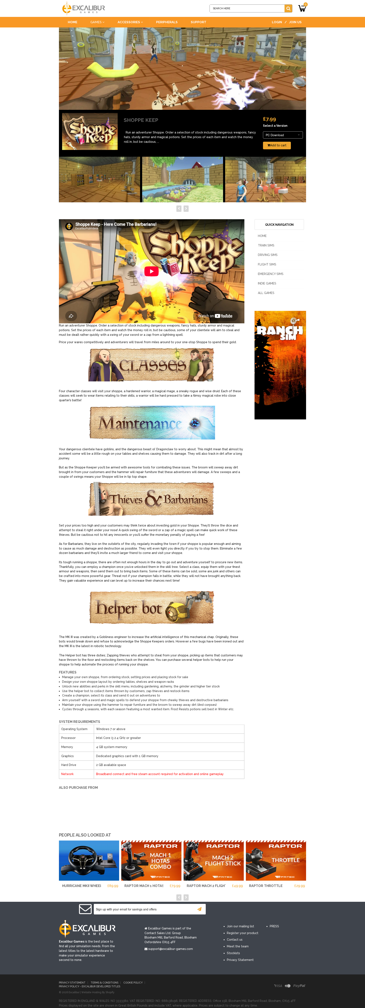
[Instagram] (266, 909)
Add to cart (278, 145)
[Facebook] (228, 909)
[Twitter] (241, 909)
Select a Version (275, 125)
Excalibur (74, 992)
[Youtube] (254, 909)
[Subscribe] (199, 909)
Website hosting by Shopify (97, 992)
